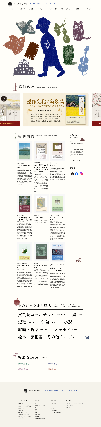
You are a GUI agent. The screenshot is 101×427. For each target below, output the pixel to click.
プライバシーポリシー (55, 412)
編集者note (79, 9)
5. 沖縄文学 (20, 410)
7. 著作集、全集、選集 (23, 414)
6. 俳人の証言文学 (22, 412)
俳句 (36, 411)
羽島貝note (53, 369)
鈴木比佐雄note (25, 364)
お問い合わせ (89, 9)
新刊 (36, 403)
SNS (51, 406)
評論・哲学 (37, 414)
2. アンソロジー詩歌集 (23, 405)
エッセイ (37, 416)
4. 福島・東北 (21, 408)
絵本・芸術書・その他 (40, 418)
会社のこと (22, 9)
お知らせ (52, 405)
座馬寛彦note (24, 369)
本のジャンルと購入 (51, 9)
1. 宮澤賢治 (20, 403)
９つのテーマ (12, 9)
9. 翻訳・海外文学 (22, 418)
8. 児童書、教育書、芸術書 (24, 416)
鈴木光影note (54, 364)
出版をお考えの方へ (66, 9)
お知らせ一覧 (76, 160)
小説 (36, 412)
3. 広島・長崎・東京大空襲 (24, 406)
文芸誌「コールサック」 (35, 9)
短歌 (36, 409)
